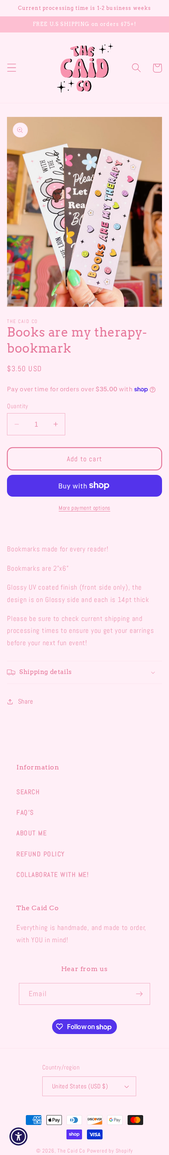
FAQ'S (25, 812)
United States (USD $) (80, 1086)
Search (28, 792)
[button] (11, 68)
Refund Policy (40, 854)
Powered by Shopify (110, 1151)
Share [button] (25, 701)
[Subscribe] (139, 994)
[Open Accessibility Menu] (18, 1136)
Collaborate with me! (52, 874)
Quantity (17, 406)
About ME (31, 833)
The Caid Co (71, 1151)
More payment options (84, 507)
